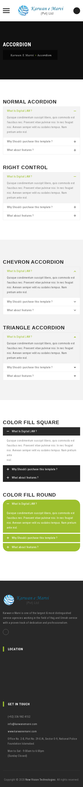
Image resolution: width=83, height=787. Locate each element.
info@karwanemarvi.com (22, 724)
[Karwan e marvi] (41, 10)
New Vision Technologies (40, 779)
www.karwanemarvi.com (22, 731)
